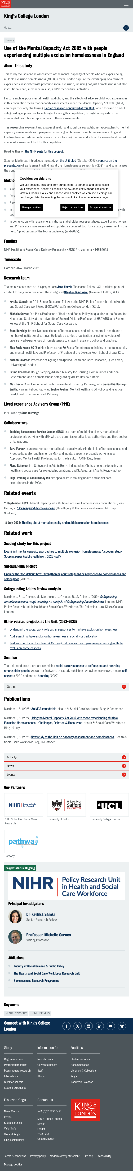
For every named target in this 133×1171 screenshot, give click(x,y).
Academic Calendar (85, 1083)
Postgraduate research (18, 1071)
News (10, 766)
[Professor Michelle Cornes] (17, 937)
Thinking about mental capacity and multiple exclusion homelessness (65, 523)
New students (51, 1060)
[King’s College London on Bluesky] (122, 1026)
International (18, 1077)
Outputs (12, 686)
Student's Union (18, 1124)
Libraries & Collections (85, 1071)
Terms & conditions (15, 1156)
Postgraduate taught (18, 1066)
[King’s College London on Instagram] (89, 1026)
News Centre (18, 1112)
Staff (51, 1071)
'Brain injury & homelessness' (36, 508)
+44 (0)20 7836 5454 (49, 1111)
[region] (66, 193)
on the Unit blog (66, 160)
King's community (18, 1141)
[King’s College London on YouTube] (111, 1026)
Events (11, 774)
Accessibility (104, 1156)
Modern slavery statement (64, 1156)
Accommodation (85, 1066)
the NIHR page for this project (44, 151)
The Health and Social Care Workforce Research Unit (47, 973)
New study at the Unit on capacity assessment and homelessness (72, 737)
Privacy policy (38, 1156)
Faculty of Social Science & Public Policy (39, 966)
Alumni (51, 1077)
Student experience (18, 1088)
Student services (85, 1060)
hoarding (43, 676)
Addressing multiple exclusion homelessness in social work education (54, 636)
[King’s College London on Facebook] (66, 1026)
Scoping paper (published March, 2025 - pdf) (32, 556)
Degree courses (18, 1060)
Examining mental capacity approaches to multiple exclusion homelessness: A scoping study (63, 551)
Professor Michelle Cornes (48, 935)
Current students (51, 1066)
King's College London (26, 16)
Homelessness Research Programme (36, 980)
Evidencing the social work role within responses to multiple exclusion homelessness (64, 629)
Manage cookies (13, 1164)
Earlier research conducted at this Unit (69, 108)
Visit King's (18, 1129)
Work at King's (18, 1135)
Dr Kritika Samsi (40, 914)
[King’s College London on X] (77, 1026)
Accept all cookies (100, 207)
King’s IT (85, 1077)
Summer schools (18, 1083)
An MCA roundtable (43, 709)
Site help (88, 1156)
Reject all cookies (72, 207)
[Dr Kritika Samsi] (17, 917)
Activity (12, 757)
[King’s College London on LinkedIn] (100, 1026)
